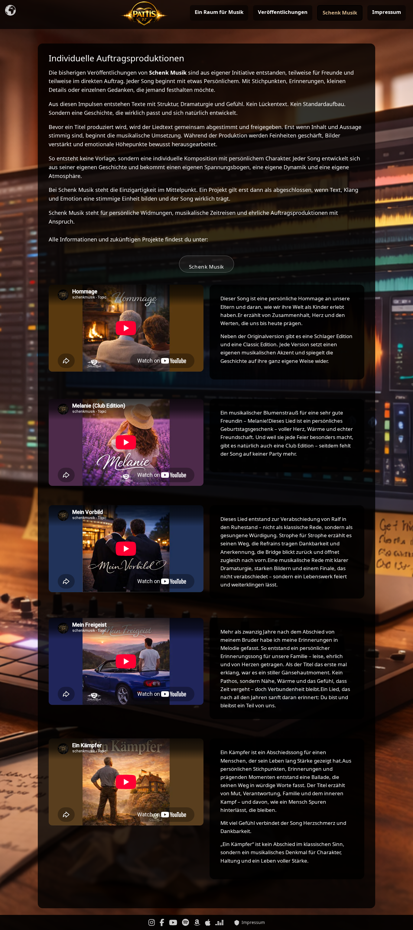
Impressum (386, 11)
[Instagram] (151, 922)
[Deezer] (219, 922)
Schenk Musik (340, 12)
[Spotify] (185, 922)
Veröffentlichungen (282, 11)
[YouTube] (173, 922)
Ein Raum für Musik (219, 11)
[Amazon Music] (197, 922)
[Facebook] (162, 922)
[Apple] (207, 922)
